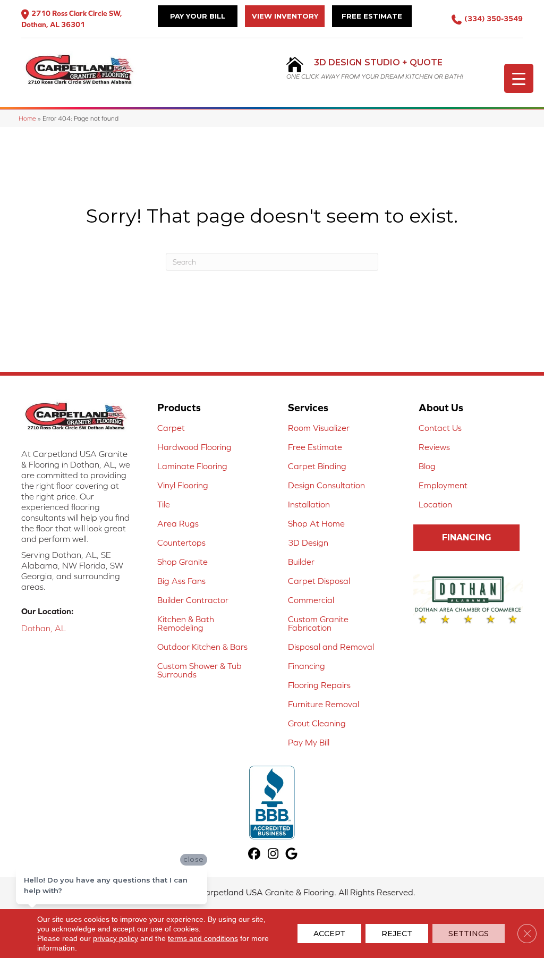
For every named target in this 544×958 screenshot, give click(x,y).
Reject (396, 933)
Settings (468, 933)
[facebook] (254, 854)
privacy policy (115, 938)
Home (27, 118)
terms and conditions (203, 938)
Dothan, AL (43, 628)
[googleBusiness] (292, 854)
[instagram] (273, 854)
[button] (466, 537)
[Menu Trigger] (518, 78)
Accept (329, 933)
